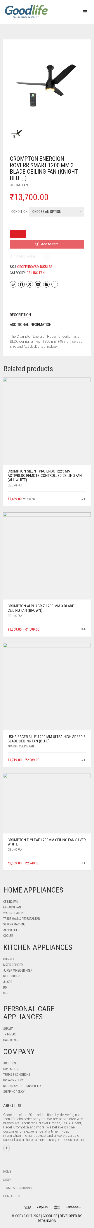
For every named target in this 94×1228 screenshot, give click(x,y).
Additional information (31, 324)
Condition (19, 212)
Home (7, 1172)
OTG (5, 993)
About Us (9, 1063)
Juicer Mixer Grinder (17, 970)
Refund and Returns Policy (22, 1086)
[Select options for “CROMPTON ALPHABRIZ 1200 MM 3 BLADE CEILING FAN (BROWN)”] (83, 629)
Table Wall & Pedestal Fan (21, 918)
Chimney (8, 959)
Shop (7, 1180)
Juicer (7, 982)
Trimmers (10, 1034)
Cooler (8, 935)
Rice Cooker (11, 976)
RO (5, 987)
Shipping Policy (13, 1091)
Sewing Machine (14, 924)
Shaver (8, 1028)
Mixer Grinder (13, 965)
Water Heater (13, 913)
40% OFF (13, 746)
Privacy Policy (13, 1080)
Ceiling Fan (19, 185)
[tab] (47, 315)
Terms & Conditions (16, 1074)
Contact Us (11, 1069)
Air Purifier (11, 930)
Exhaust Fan (12, 907)
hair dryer (10, 1040)
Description (20, 314)
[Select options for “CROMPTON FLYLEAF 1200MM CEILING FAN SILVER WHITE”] (83, 863)
